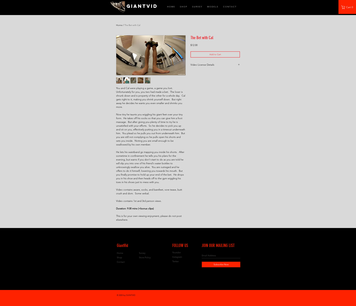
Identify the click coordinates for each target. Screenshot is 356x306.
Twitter (175, 261)
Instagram (177, 257)
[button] (348, 7)
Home (119, 25)
